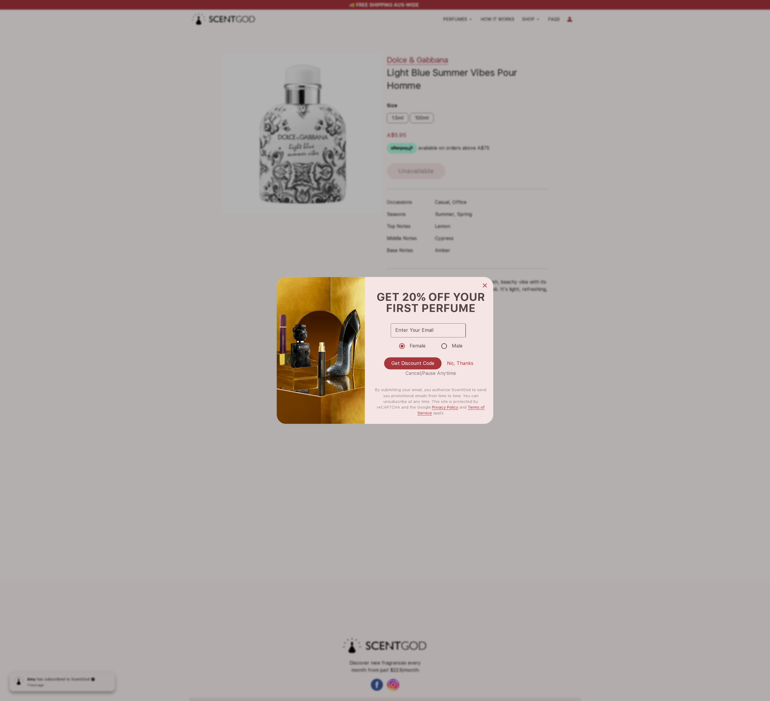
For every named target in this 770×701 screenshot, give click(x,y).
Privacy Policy (445, 407)
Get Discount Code (412, 363)
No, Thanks (460, 363)
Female (418, 346)
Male (457, 346)
